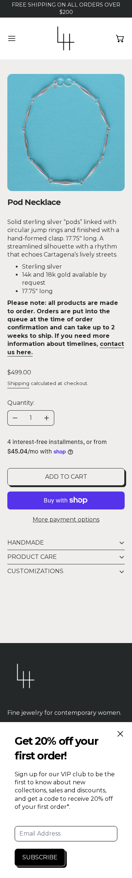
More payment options (66, 519)
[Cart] (120, 38)
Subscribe (40, 857)
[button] (66, 132)
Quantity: (20, 402)
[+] (46, 418)
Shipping (18, 383)
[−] (14, 418)
